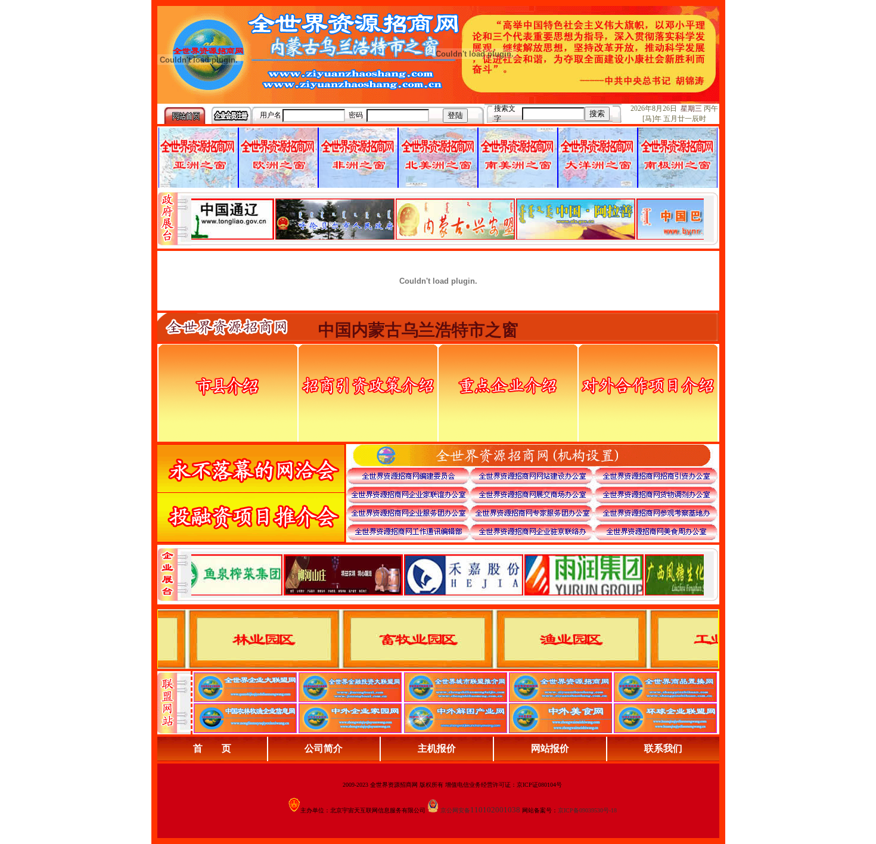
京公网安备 (455, 810)
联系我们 (663, 748)
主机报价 (437, 748)
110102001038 (495, 809)
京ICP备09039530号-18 (587, 810)
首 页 (212, 748)
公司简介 (324, 748)
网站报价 (550, 748)
